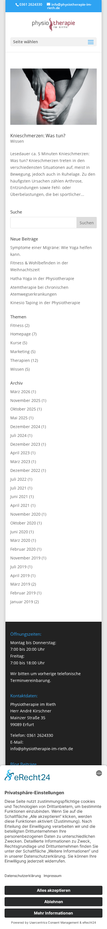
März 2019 (20, 584)
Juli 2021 (18, 488)
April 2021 (20, 505)
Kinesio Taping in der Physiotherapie (45, 302)
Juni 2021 (19, 496)
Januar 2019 (21, 601)
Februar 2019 (23, 593)
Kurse (15, 342)
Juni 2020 (19, 531)
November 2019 (25, 558)
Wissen (17, 141)
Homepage (20, 334)
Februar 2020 (23, 549)
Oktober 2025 (23, 409)
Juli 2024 (18, 435)
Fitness (17, 325)
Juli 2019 (18, 566)
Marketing (20, 351)
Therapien (20, 360)
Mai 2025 (19, 417)
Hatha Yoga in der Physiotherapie (42, 278)
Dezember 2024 (25, 426)
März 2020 (20, 540)
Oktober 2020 (23, 523)
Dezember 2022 (25, 470)
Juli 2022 (18, 479)
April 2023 (20, 452)
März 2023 (20, 461)
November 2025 (25, 400)
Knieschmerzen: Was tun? (37, 135)
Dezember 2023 (25, 444)
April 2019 (20, 575)
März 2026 (20, 391)
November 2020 (25, 514)
